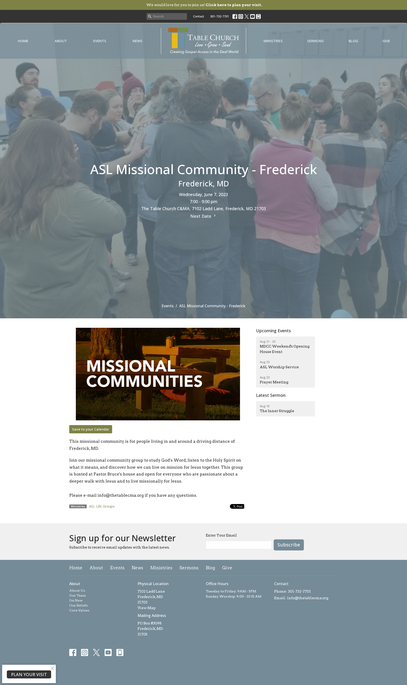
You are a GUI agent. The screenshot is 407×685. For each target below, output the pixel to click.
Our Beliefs (78, 605)
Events (99, 40)
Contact (198, 16)
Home (23, 40)
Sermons (315, 40)
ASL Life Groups (102, 506)
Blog (353, 40)
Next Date (201, 216)
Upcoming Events (273, 330)
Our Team (77, 595)
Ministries (273, 40)
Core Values (79, 610)
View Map (147, 608)
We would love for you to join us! (204, 5)
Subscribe (288, 544)
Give (386, 40)
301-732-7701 (219, 16)
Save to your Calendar (90, 429)
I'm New (76, 600)
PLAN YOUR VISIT (29, 674)
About (61, 40)
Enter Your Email (221, 535)
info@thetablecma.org (307, 598)
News (137, 40)
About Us (77, 590)
